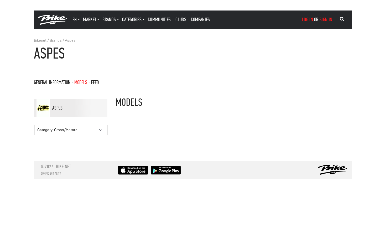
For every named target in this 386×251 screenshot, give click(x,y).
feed (95, 82)
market (89, 20)
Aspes (70, 40)
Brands (56, 40)
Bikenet (40, 40)
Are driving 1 (68, 117)
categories (132, 20)
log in (307, 20)
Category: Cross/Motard (57, 130)
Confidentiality (51, 173)
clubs (180, 20)
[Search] (342, 19)
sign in (326, 20)
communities (159, 20)
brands (109, 20)
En (74, 20)
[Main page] (52, 23)
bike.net (63, 167)
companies (200, 20)
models (80, 82)
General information (52, 82)
